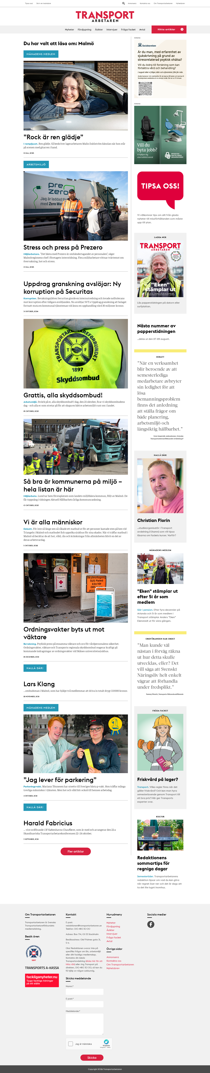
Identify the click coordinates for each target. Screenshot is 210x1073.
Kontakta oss (145, 3)
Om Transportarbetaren (163, 3)
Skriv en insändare (43, 3)
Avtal (142, 29)
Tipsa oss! (29, 3)
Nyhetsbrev (180, 3)
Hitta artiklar (166, 29)
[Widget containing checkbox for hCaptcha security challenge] (89, 1044)
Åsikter (99, 29)
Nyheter (69, 29)
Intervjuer (112, 29)
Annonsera (132, 3)
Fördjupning (84, 29)
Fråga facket (128, 29)
